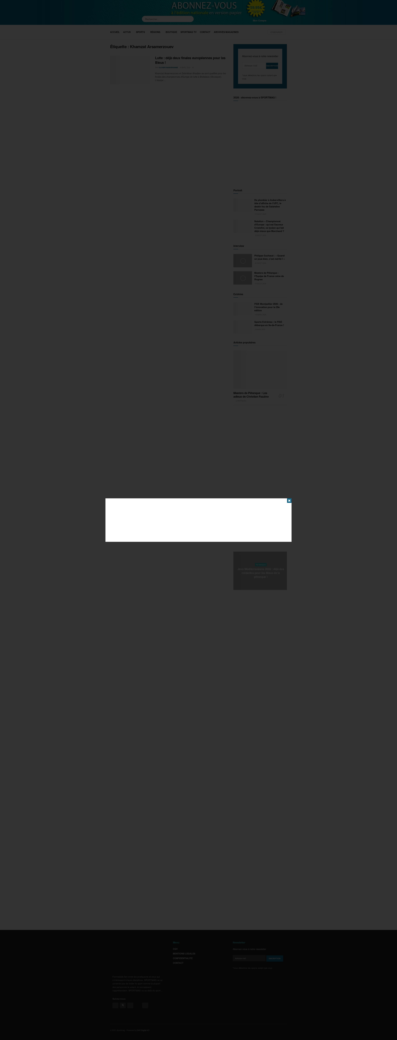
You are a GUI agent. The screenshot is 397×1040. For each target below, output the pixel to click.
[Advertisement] (198, 520)
